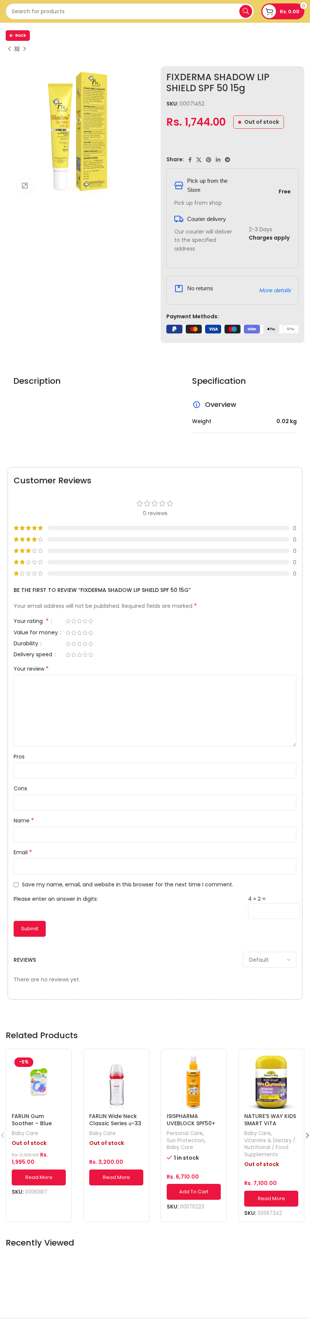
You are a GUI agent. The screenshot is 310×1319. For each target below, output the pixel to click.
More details (275, 290)
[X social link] (199, 160)
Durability (27, 644)
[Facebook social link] (190, 160)
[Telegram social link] (227, 160)
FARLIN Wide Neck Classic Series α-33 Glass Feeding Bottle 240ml (115, 1127)
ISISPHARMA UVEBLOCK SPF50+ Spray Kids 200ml (191, 1123)
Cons (20, 788)
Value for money (36, 633)
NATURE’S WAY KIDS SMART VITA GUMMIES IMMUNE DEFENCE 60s (270, 1127)
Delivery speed (34, 655)
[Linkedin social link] (218, 160)
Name (24, 820)
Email (23, 852)
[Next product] (24, 49)
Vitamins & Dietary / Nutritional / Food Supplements (269, 1147)
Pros (19, 756)
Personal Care (185, 1133)
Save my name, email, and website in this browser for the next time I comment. (127, 884)
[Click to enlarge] (24, 185)
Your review (31, 669)
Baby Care (25, 1133)
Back (20, 35)
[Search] (245, 11)
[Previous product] (9, 49)
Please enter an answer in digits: (56, 899)
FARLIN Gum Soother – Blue (32, 1119)
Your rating (31, 621)
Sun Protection (185, 1140)
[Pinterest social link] (209, 160)
